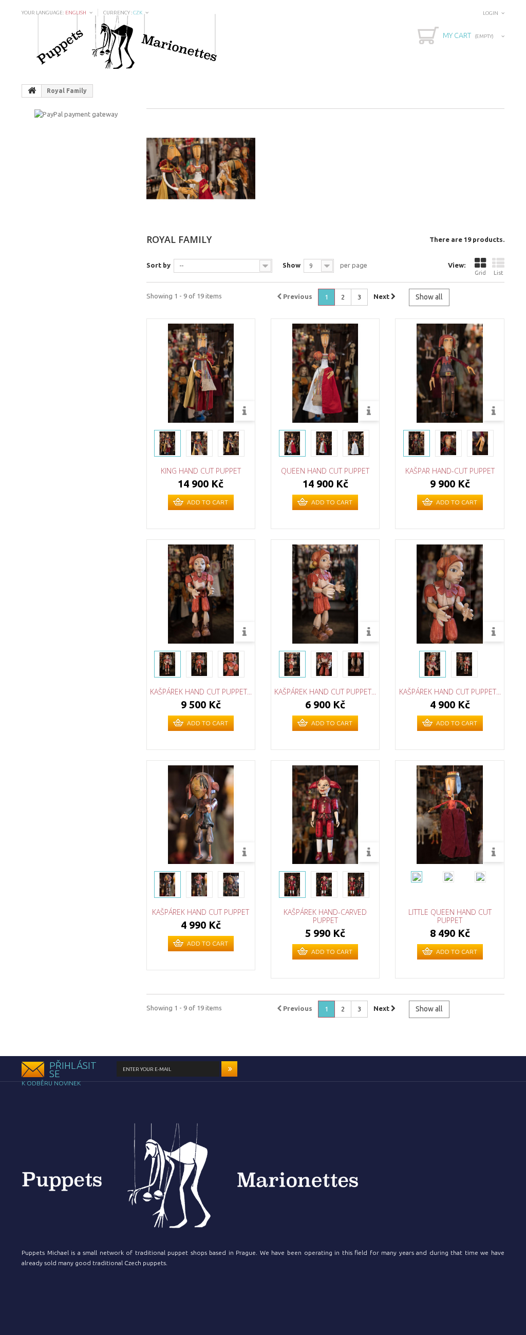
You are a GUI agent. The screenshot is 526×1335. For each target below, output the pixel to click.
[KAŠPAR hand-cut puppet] (449, 373)
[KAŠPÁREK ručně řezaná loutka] (167, 884)
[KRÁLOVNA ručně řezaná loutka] (292, 443)
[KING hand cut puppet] (201, 373)
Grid (480, 273)
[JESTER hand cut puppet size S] (432, 664)
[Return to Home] (32, 91)
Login (490, 13)
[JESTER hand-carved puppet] (292, 884)
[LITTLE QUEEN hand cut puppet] (449, 815)
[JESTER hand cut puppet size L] (167, 664)
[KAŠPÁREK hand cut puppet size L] (201, 594)
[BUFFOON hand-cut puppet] (416, 443)
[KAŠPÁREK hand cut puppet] (201, 815)
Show (291, 265)
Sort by (158, 265)
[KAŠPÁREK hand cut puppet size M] (325, 594)
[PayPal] (76, 113)
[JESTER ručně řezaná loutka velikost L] (292, 664)
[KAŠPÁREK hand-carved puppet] (325, 815)
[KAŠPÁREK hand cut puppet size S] (449, 594)
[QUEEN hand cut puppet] (325, 373)
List (498, 273)
